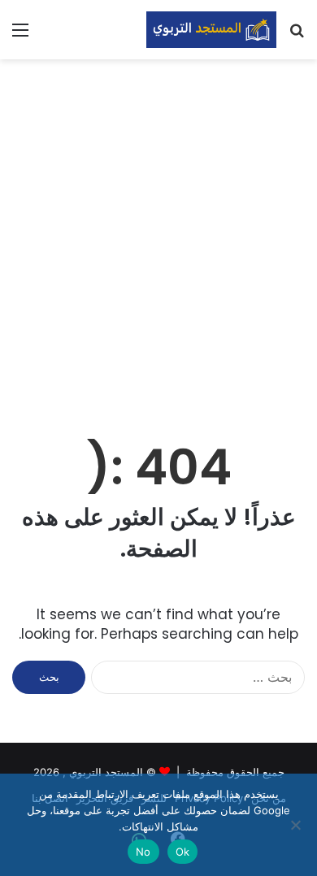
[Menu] (20, 35)
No (143, 851)
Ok (183, 851)
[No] (297, 825)
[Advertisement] (158, 234)
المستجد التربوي (106, 771)
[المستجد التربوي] (211, 29)
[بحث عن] (297, 35)
